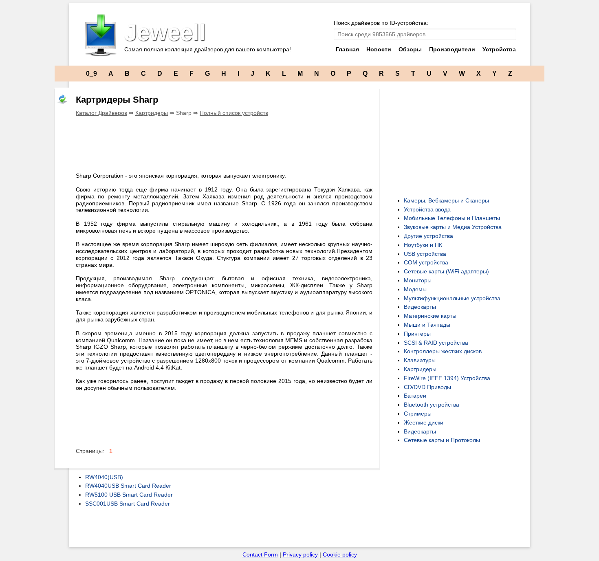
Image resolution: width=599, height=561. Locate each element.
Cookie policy (340, 554)
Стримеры (418, 413)
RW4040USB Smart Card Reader (128, 485)
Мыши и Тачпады (427, 324)
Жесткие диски (423, 422)
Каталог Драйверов (101, 113)
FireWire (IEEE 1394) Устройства (447, 378)
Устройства (499, 49)
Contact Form (260, 554)
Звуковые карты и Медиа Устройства (453, 227)
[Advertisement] (224, 143)
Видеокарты (420, 307)
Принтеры (417, 333)
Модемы (415, 289)
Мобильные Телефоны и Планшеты (452, 218)
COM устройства (426, 262)
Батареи (415, 395)
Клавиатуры (420, 360)
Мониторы (418, 280)
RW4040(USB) (104, 477)
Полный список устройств (234, 113)
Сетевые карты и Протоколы (442, 440)
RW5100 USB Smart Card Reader (129, 494)
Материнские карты (430, 315)
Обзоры (410, 49)
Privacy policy (300, 554)
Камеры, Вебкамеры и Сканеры (446, 200)
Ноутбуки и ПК (423, 245)
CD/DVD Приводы (427, 387)
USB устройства (425, 254)
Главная (347, 49)
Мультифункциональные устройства (452, 298)
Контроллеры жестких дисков (443, 351)
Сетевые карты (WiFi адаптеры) (446, 271)
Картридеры (151, 113)
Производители (452, 49)
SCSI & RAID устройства (436, 342)
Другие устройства (428, 236)
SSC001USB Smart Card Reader (127, 503)
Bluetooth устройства (431, 404)
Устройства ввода (427, 209)
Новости (378, 49)
